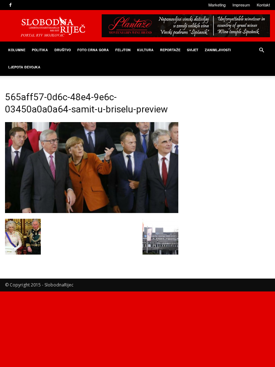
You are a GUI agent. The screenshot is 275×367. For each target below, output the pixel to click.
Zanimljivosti (218, 50)
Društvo (62, 50)
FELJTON (123, 50)
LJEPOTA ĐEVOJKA (24, 67)
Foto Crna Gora (93, 50)
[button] (261, 50)
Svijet (192, 50)
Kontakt (263, 5)
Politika (40, 50)
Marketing (217, 5)
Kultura (145, 50)
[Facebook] (10, 5)
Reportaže (170, 50)
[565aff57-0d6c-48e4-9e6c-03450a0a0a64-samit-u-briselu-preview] (91, 211)
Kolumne (16, 50)
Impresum (241, 5)
